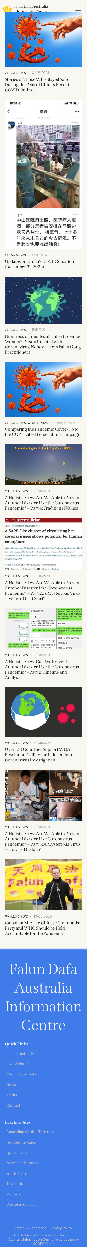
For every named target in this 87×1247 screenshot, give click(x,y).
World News (38, 423)
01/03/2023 (40, 73)
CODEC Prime (43, 1243)
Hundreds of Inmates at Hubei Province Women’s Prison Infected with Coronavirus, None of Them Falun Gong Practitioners (43, 344)
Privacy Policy (61, 1228)
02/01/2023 (40, 255)
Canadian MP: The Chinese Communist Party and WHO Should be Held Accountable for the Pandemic (42, 928)
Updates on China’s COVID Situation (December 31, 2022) (39, 264)
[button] (78, 9)
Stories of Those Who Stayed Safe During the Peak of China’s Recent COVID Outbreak (37, 85)
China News (15, 73)
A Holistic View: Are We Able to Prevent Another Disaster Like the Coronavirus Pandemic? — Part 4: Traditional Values (43, 503)
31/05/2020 (42, 491)
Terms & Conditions (30, 1228)
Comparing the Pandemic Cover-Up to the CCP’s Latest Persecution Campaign (42, 432)
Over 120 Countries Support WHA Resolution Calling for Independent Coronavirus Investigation (38, 755)
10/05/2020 (43, 916)
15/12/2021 (39, 330)
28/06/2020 (65, 423)
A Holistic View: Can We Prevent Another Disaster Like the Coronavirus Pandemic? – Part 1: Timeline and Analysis (42, 669)
